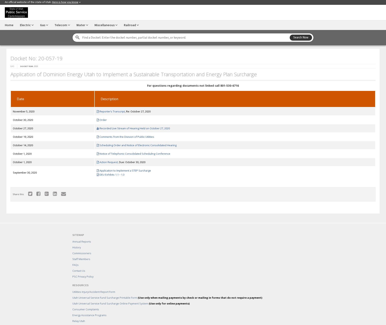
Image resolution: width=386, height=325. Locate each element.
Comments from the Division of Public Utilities (125, 135)
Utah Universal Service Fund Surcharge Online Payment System (131, 297)
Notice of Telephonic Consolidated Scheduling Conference (133, 152)
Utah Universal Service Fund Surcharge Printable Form (167, 292)
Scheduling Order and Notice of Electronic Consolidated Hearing (136, 144)
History (76, 241)
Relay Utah (78, 315)
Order (102, 118)
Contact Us (78, 265)
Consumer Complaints (85, 303)
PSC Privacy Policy (82, 271)
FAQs (75, 259)
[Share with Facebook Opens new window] (36, 192)
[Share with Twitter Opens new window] (28, 192)
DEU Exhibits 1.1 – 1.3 (110, 173)
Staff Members (81, 253)
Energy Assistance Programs (89, 309)
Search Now (300, 37)
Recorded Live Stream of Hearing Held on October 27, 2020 (133, 127)
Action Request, (107, 161)
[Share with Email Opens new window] (61, 192)
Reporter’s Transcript (111, 110)
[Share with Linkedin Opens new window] (52, 192)
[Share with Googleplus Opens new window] (44, 192)
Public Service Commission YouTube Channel (99, 321)
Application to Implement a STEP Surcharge (124, 169)
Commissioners (81, 247)
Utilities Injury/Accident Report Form (93, 286)
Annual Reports (81, 236)
